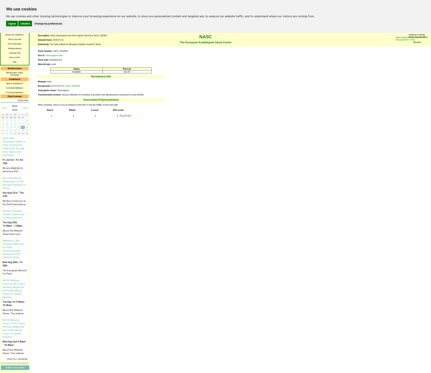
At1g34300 (125, 115)
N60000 (60, 86)
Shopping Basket (15, 48)
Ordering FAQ (14, 53)
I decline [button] (25, 23)
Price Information (15, 44)
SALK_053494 (72, 86)
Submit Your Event (15, 368)
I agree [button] (12, 23)
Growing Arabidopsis (14, 88)
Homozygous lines (54, 55)
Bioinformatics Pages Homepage (14, 74)
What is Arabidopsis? (14, 83)
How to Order (14, 57)
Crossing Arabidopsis (14, 92)
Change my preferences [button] (48, 23)
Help (14, 62)
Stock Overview (14, 39)
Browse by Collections (15, 35)
